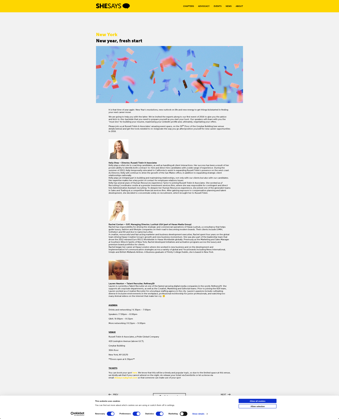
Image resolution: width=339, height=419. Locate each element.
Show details (198, 414)
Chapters (188, 6)
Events (218, 6)
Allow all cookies (257, 401)
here (134, 372)
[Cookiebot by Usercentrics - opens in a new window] (77, 414)
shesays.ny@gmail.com (125, 377)
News (229, 6)
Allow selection (258, 406)
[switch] (136, 414)
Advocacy (204, 6)
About (239, 6)
